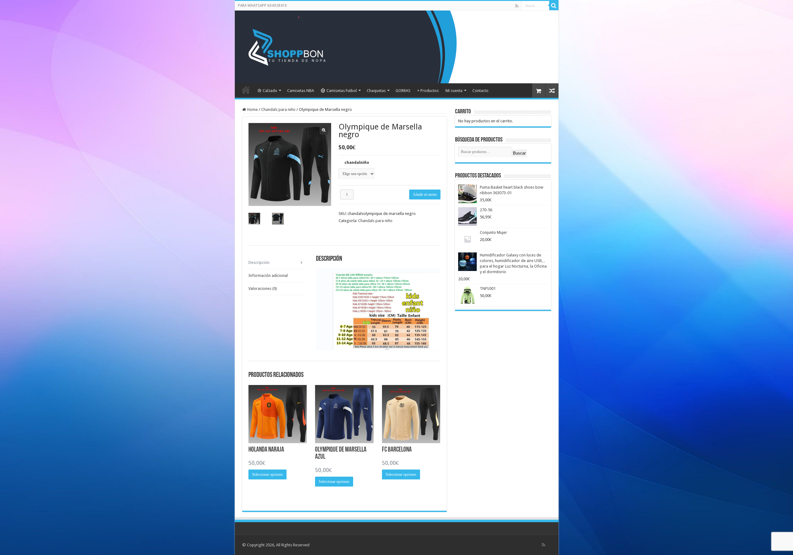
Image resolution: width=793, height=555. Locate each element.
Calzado (270, 90)
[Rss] (517, 6)
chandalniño (356, 162)
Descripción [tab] (258, 262)
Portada (246, 89)
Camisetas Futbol (341, 90)
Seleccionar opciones (267, 474)
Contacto (480, 90)
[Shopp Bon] (286, 45)
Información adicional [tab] (268, 275)
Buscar (519, 153)
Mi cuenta (453, 90)
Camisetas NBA (300, 90)
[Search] (554, 5)
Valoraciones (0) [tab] (262, 288)
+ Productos (428, 90)
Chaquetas (376, 90)
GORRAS (403, 90)
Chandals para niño (278, 109)
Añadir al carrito (425, 194)
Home (252, 109)
